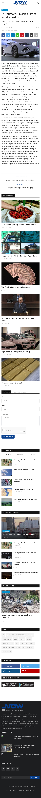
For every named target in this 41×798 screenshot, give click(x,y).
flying (18, 647)
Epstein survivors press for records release (20, 180)
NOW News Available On (26, 790)
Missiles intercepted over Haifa (24, 470)
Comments (6, 392)
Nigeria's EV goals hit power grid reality (15, 352)
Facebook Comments (19, 392)
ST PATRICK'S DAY (7, 643)
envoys (29, 639)
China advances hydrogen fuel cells (25, 499)
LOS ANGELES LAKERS (27, 643)
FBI (3, 635)
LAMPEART (10, 635)
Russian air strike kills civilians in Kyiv (26, 572)
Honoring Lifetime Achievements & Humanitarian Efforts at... (17, 616)
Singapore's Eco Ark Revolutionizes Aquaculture (19, 256)
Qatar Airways (6, 639)
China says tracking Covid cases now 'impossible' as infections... (24, 746)
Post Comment (8, 437)
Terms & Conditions (11, 790)
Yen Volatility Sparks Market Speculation (16, 287)
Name (3, 397)
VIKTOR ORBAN (21, 635)
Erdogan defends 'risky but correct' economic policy (18, 319)
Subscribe (34, 777)
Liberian (22, 639)
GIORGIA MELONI (27, 647)
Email (3, 405)
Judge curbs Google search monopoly (20, 188)
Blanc (15, 639)
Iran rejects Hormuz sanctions (23, 489)
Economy (4, 9)
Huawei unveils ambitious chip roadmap (23, 480)
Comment (4, 414)
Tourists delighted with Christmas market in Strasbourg (26, 755)
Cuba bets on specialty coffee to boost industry (18, 225)
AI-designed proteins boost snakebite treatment (26, 461)
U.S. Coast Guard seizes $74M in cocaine (24, 564)
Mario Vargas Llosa (8, 647)
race (17, 643)
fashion (30, 635)
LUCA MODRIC (6, 652)
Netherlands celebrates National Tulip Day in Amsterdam (26, 737)
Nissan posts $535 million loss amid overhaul (25, 554)
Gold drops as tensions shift (11, 383)
